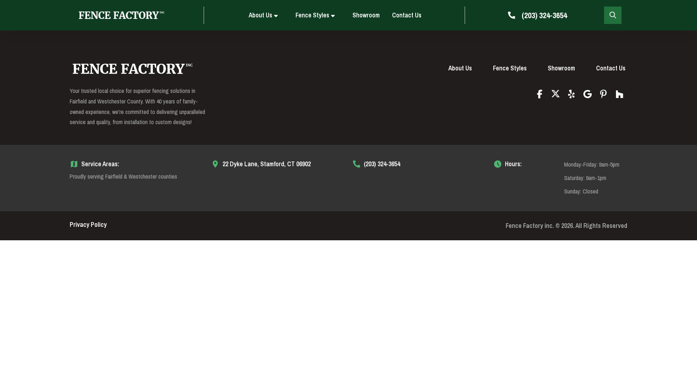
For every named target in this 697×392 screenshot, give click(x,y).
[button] (612, 15)
